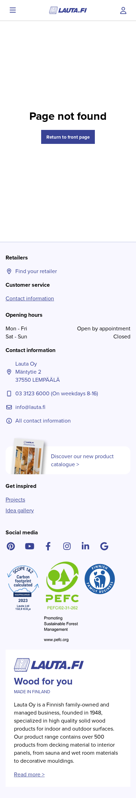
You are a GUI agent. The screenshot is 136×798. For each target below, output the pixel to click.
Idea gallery (20, 510)
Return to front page (68, 137)
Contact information (30, 298)
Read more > (29, 774)
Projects (15, 500)
